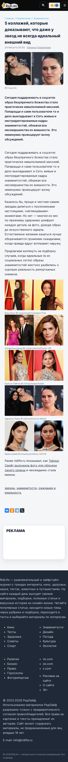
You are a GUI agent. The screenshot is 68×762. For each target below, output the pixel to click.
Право (11, 668)
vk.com (48, 659)
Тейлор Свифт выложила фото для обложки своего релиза (32, 465)
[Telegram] (17, 510)
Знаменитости (53, 627)
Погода (48, 636)
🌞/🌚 (54, 5)
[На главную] (9, 5)
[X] (22, 510)
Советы (12, 641)
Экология (49, 646)
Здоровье (14, 636)
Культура (49, 641)
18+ (45, 690)
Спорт (11, 646)
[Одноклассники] (12, 510)
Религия (13, 659)
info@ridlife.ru (22, 740)
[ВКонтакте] (7, 510)
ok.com (48, 664)
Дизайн (48, 632)
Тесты (11, 632)
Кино (10, 627)
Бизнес (12, 664)
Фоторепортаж (18, 677)
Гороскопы (15, 673)
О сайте (48, 685)
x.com (47, 668)
